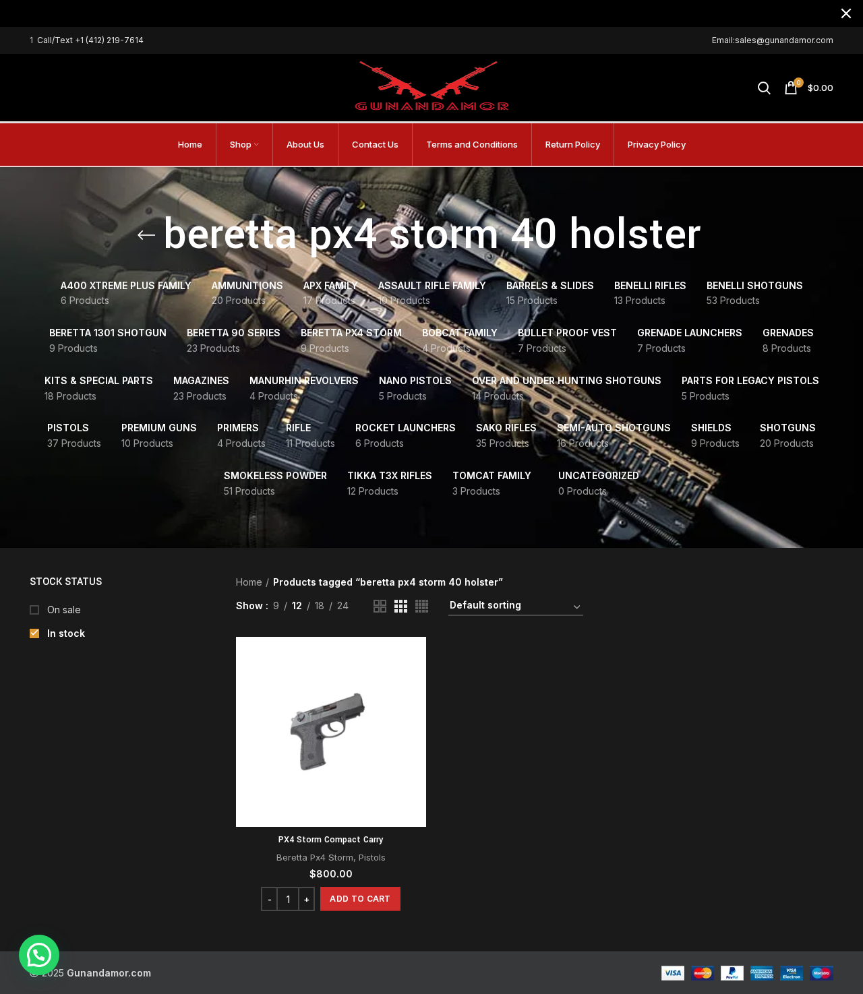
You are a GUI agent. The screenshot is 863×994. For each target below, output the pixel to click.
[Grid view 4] (421, 606)
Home (249, 582)
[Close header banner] (846, 13)
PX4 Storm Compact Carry (330, 840)
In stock (64, 633)
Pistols (372, 857)
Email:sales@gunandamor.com (772, 40)
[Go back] (146, 235)
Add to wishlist (416, 719)
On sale (62, 609)
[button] (360, 899)
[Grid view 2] (380, 606)
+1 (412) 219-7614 (109, 40)
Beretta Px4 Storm (314, 857)
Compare (416, 659)
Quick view (416, 689)
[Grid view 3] (400, 606)
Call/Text (56, 40)
